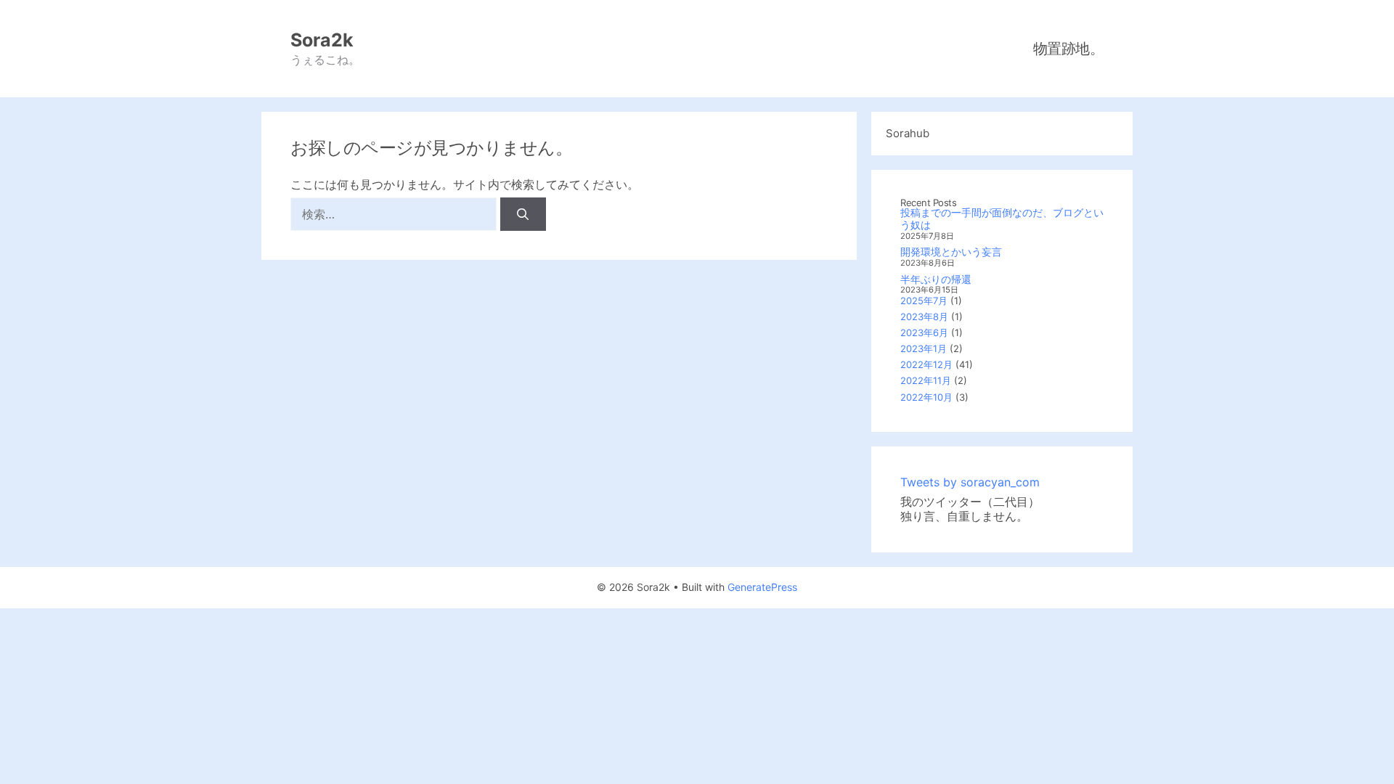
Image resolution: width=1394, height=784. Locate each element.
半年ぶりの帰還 (935, 279)
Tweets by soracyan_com (970, 482)
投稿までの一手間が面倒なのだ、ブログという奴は (1002, 218)
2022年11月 (925, 380)
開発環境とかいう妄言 (951, 251)
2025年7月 (923, 300)
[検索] (523, 214)
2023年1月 (923, 348)
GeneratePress (762, 587)
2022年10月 (926, 397)
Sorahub (907, 133)
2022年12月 (926, 364)
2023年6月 (924, 332)
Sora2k (322, 40)
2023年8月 (924, 316)
